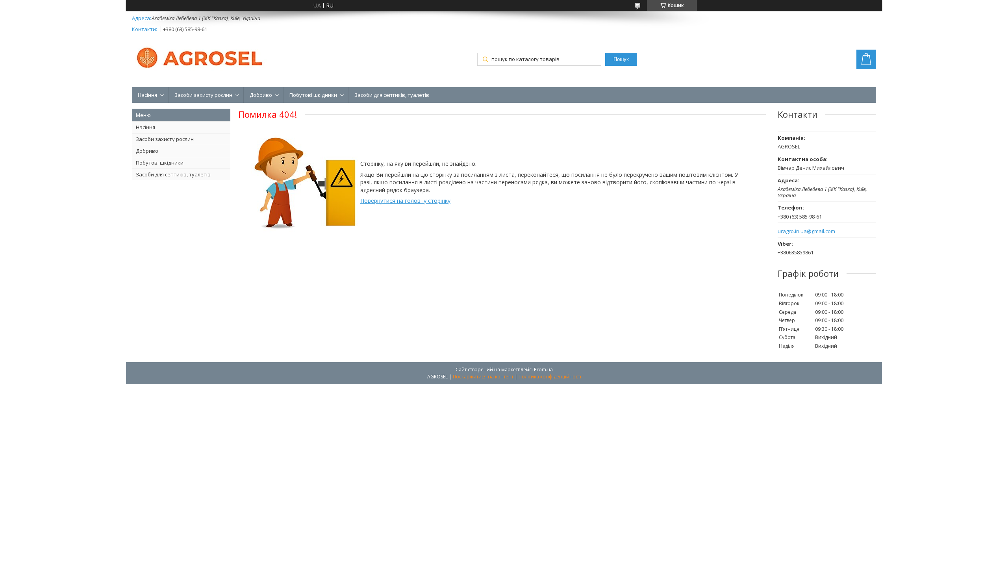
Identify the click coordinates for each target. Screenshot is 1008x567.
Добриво (261, 94)
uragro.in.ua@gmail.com (806, 231)
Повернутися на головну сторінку (405, 200)
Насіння (147, 94)
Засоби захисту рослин (203, 94)
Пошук (621, 59)
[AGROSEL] (201, 56)
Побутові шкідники (313, 94)
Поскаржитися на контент (483, 376)
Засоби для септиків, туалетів (391, 94)
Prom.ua (543, 369)
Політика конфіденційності (550, 376)
